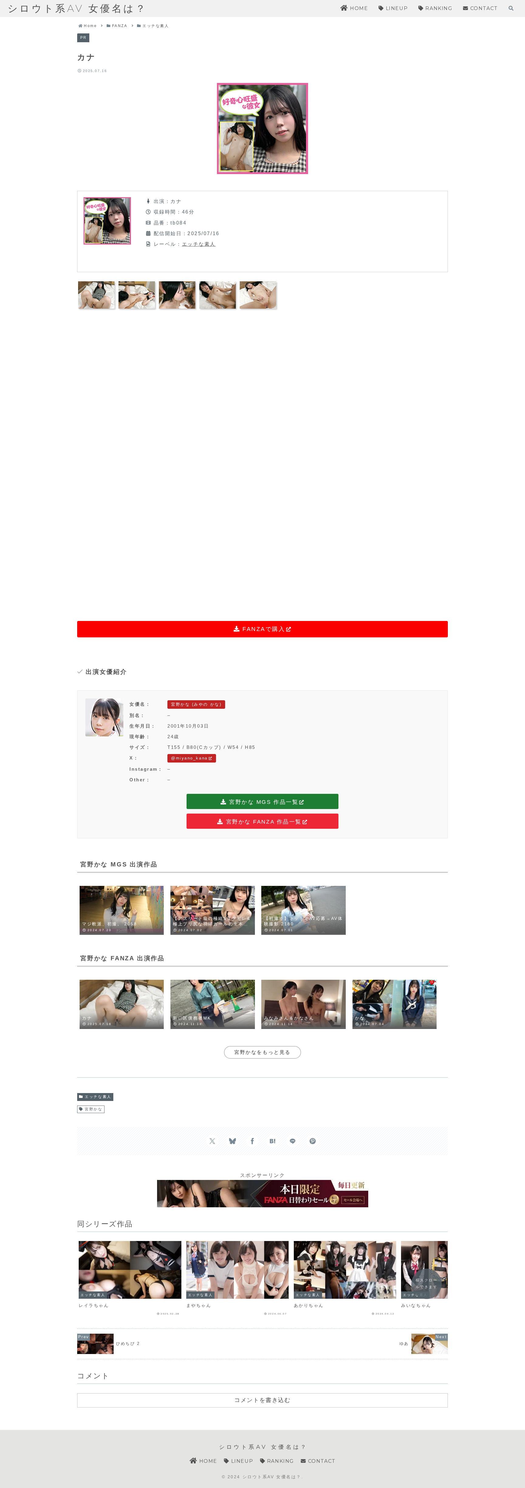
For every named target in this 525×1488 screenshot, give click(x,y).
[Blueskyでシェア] (232, 1141)
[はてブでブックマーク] (272, 1141)
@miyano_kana (189, 758)
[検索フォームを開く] (511, 8)
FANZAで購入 (262, 629)
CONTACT (320, 1461)
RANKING (279, 1461)
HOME (207, 1461)
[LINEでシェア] (293, 1141)
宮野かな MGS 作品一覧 (263, 802)
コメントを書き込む (262, 1400)
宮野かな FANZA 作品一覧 (263, 822)
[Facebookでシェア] (252, 1141)
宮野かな (93, 1109)
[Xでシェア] (212, 1141)
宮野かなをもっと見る (262, 1052)
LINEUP (241, 1461)
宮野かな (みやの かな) (196, 704)
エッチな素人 (199, 244)
